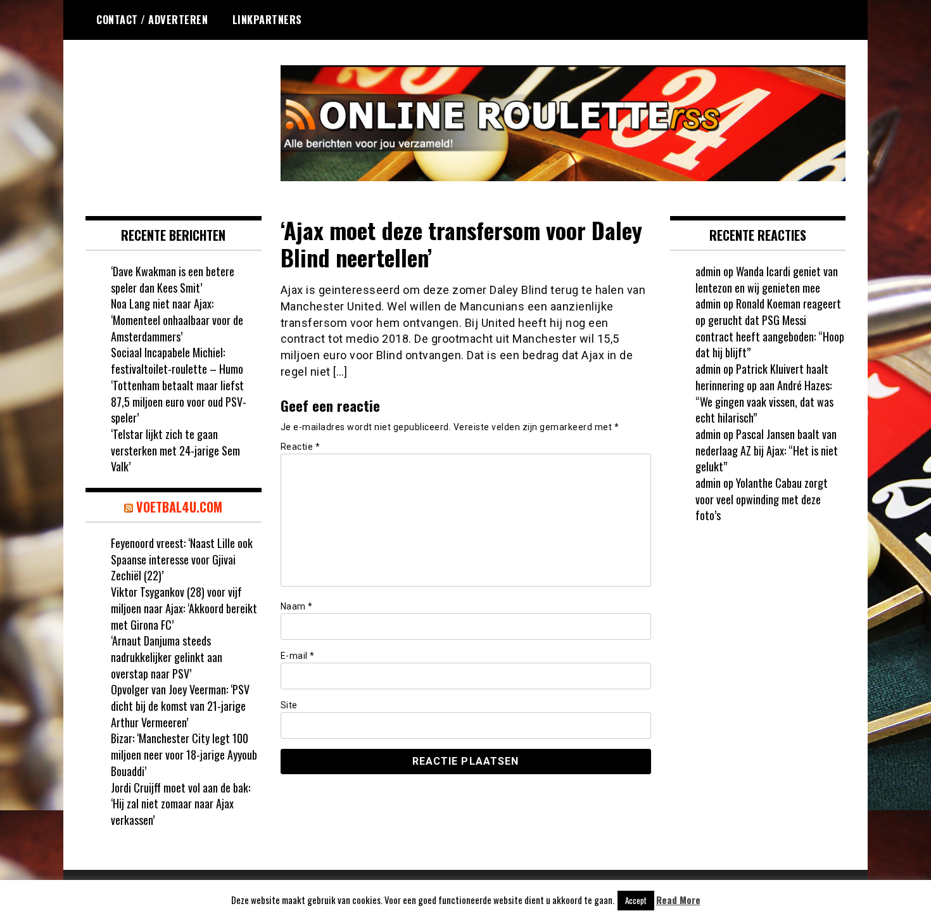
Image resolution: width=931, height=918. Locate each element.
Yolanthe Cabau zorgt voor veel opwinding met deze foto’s (761, 499)
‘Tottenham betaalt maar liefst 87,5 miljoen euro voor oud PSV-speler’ (178, 401)
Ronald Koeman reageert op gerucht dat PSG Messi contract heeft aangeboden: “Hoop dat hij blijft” (769, 327)
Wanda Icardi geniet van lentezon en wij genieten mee (766, 279)
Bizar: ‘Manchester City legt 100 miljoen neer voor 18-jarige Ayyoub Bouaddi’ (184, 754)
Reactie (300, 447)
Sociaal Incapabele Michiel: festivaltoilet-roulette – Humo (177, 360)
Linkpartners (267, 19)
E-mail (298, 656)
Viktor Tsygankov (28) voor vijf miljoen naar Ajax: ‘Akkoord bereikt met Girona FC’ (184, 607)
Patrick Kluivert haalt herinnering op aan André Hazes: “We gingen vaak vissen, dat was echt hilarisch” (764, 393)
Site (289, 705)
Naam (297, 606)
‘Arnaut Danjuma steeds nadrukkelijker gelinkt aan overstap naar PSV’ (166, 656)
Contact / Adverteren (152, 19)
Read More (678, 900)
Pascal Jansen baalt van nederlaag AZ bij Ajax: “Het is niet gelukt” (766, 450)
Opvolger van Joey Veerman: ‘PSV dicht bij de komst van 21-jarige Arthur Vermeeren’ (180, 705)
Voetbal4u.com (179, 506)
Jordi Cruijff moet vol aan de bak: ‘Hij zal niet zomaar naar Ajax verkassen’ (180, 803)
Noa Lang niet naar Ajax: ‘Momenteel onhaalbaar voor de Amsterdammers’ (177, 319)
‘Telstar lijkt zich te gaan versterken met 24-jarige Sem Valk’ (175, 450)
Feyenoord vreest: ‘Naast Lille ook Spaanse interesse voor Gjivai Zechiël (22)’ (182, 559)
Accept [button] (636, 900)
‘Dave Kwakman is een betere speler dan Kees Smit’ (172, 279)
